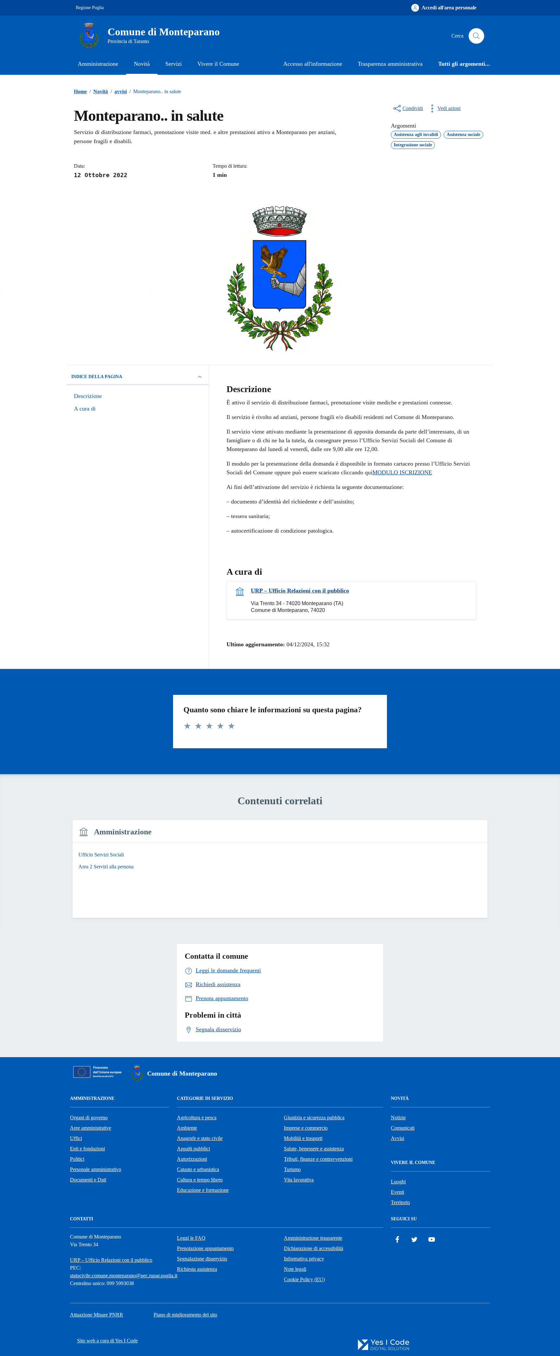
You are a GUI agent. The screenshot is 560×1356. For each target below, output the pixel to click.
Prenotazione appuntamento (205, 1248)
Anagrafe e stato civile (200, 1138)
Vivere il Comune (218, 64)
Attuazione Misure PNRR (96, 1314)
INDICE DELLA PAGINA (96, 376)
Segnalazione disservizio (202, 1258)
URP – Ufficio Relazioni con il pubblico (300, 590)
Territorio (400, 1202)
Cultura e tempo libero (200, 1179)
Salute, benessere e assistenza (314, 1148)
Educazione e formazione (203, 1190)
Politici (77, 1159)
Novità (142, 64)
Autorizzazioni (192, 1159)
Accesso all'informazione (312, 64)
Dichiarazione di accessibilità (313, 1248)
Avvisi (397, 1138)
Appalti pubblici (193, 1148)
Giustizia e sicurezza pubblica (314, 1117)
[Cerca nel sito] (476, 36)
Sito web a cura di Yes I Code (107, 1340)
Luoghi (398, 1181)
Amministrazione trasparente (313, 1238)
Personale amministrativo (95, 1169)
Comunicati (402, 1128)
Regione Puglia (90, 7)
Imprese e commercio (306, 1128)
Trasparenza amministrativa (390, 64)
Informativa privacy (304, 1258)
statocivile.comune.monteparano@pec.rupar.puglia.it (123, 1275)
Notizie (398, 1117)
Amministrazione (98, 64)
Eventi (397, 1192)
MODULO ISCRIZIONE (402, 472)
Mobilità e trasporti (303, 1138)
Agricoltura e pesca (196, 1117)
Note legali (295, 1269)
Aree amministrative (90, 1128)
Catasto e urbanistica (198, 1169)
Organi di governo (89, 1117)
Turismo (292, 1169)
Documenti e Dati (88, 1179)
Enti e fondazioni (87, 1148)
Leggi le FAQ (191, 1238)
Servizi (173, 64)
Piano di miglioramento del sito (185, 1314)
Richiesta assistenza (197, 1269)
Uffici (76, 1138)
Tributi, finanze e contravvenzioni (318, 1159)
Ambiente (187, 1128)
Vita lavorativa (299, 1179)
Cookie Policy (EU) (304, 1279)
